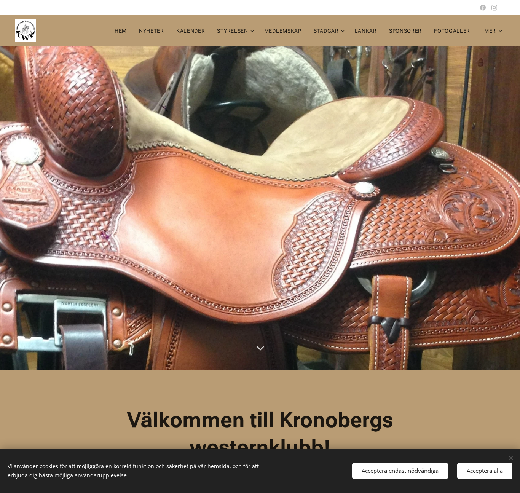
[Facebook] (483, 7)
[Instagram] (494, 7)
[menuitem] (123, 30)
